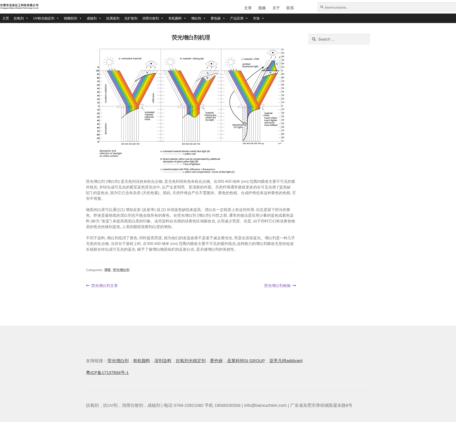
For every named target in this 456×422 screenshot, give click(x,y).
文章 (248, 8)
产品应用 (236, 18)
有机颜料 (175, 18)
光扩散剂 (131, 18)
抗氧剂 (19, 18)
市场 (256, 18)
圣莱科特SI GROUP (246, 360)
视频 (262, 8)
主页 (5, 18)
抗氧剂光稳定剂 (191, 360)
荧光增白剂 (121, 270)
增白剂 (196, 18)
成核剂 (92, 18)
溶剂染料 (162, 360)
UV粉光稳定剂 (43, 18)
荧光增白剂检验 (277, 286)
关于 (276, 8)
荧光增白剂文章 (104, 286)
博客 (107, 270)
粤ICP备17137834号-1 (107, 372)
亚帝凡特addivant (286, 360)
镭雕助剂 (70, 18)
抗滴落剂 (112, 18)
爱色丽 (216, 18)
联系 (290, 8)
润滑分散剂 (150, 18)
